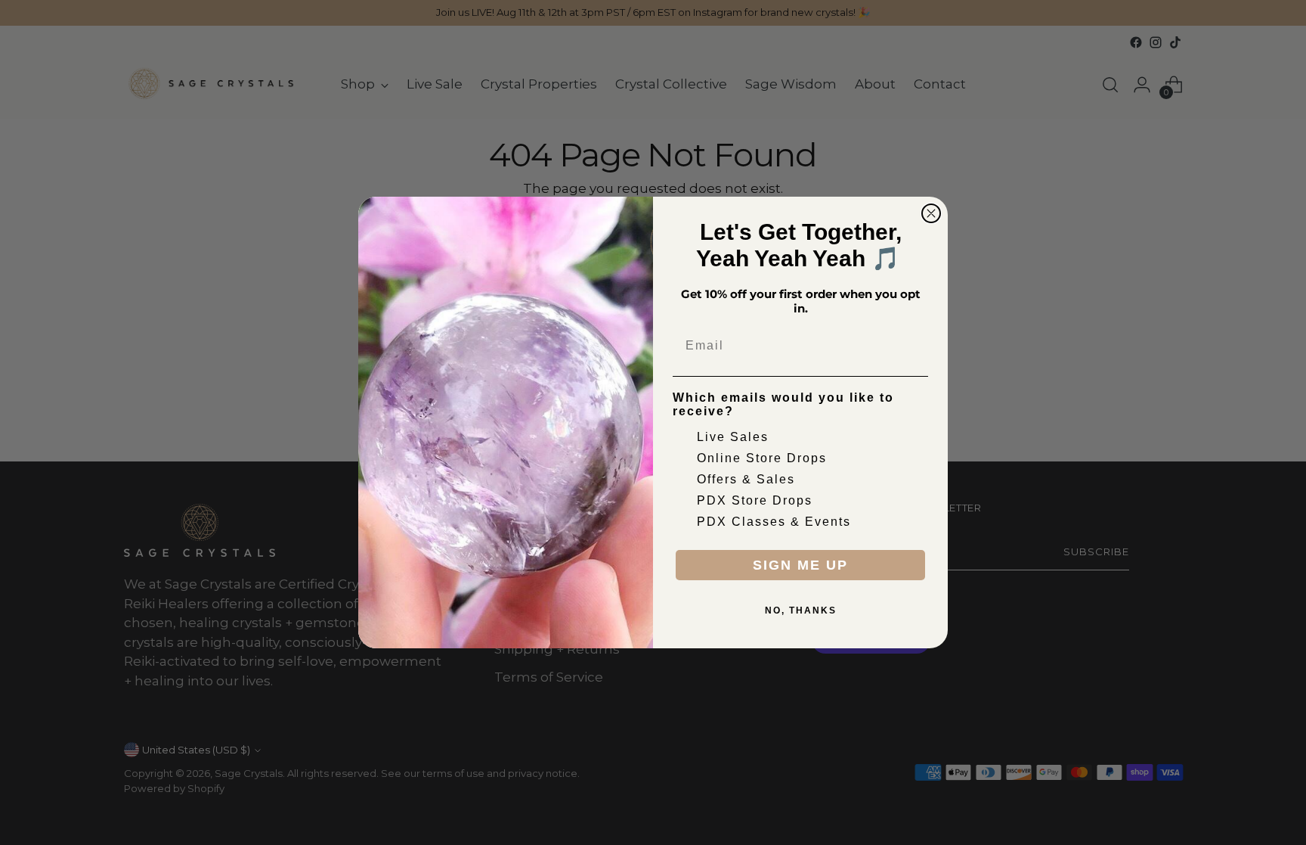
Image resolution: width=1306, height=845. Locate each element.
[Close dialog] (931, 213)
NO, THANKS (801, 610)
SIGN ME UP (800, 565)
